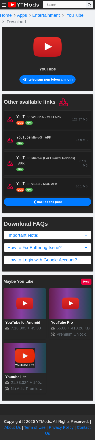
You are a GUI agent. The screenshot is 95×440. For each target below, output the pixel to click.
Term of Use (35, 427)
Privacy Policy (61, 427)
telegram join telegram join (50, 79)
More (86, 281)
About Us (12, 427)
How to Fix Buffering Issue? (35, 247)
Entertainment (46, 15)
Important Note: (23, 235)
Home (6, 15)
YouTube (75, 15)
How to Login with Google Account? (42, 259)
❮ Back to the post (47, 201)
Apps (22, 15)
